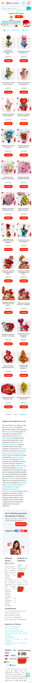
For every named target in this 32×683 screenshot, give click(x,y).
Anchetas (22, 449)
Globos (20, 459)
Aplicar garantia (9, 637)
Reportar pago (20, 575)
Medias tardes (21, 466)
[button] (8, 51)
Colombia (9, 432)
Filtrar (27, 30)
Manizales (6, 489)
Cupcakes (15, 457)
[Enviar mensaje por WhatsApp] (28, 675)
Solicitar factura (20, 589)
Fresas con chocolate (10, 453)
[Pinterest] (22, 530)
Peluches (19, 468)
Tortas (21, 457)
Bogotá (20, 485)
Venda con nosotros (22, 661)
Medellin (14, 485)
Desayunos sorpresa (9, 444)
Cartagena (16, 487)
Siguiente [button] (23, 414)
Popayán (13, 489)
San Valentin (9, 427)
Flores (20, 442)
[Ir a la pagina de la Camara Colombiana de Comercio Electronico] (21, 653)
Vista (7, 30)
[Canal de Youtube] (26, 530)
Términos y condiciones (12, 626)
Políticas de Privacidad (12, 628)
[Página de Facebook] (16, 530)
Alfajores (5, 459)
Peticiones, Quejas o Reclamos (14, 631)
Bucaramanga (7, 491)
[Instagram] (19, 530)
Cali (8, 485)
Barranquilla (6, 487)
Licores (21, 453)
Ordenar (17, 30)
